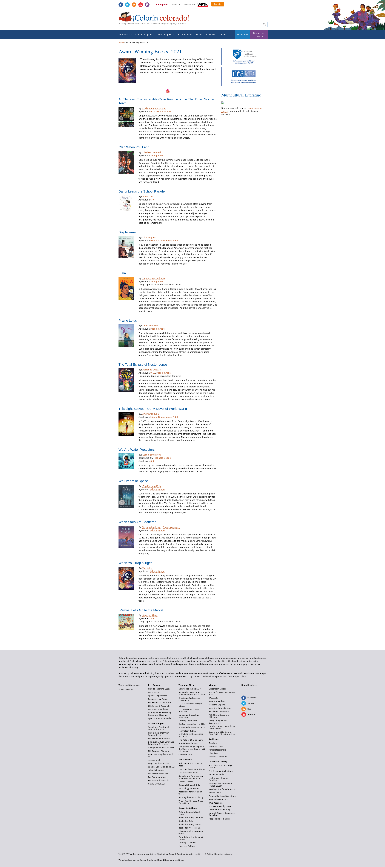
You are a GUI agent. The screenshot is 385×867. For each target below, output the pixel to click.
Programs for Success (158, 763)
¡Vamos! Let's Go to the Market (141, 610)
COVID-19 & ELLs (156, 784)
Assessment (154, 760)
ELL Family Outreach (158, 774)
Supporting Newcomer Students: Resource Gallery (192, 693)
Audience (242, 34)
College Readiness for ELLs (161, 747)
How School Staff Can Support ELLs (158, 734)
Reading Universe (223, 854)
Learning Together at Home (192, 769)
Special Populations (157, 696)
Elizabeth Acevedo (152, 152)
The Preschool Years (188, 772)
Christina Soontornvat (154, 108)
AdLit (198, 854)
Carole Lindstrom (151, 455)
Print (147, 4)
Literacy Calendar (187, 842)
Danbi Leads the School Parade (142, 191)
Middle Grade (163, 111)
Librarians (213, 753)
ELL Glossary (154, 692)
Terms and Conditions (129, 685)
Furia (122, 273)
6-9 (152, 200)
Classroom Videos (217, 689)
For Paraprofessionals (158, 780)
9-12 (152, 111)
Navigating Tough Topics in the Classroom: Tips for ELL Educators (192, 749)
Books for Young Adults (190, 824)
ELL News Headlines (158, 709)
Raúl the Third (149, 615)
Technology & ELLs (188, 731)
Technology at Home (189, 788)
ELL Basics (125, 34)
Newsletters (189, 4)
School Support (144, 34)
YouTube (140, 4)
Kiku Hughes (149, 237)
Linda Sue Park (150, 325)
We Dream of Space (133, 481)
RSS (134, 4)
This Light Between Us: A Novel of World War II (153, 409)
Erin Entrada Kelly (151, 486)
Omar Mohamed (171, 527)
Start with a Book (165, 854)
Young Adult (156, 155)
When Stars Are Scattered (137, 522)
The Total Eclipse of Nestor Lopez (143, 364)
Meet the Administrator (220, 708)
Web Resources (216, 803)
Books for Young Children (191, 818)
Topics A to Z (215, 793)
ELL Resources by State (159, 702)
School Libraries (156, 770)
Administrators (216, 746)
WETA (203, 5)
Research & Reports (218, 799)
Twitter (127, 4)
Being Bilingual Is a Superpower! (218, 722)
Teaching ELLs (165, 34)
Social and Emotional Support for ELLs (158, 728)
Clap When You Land (134, 147)
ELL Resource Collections (221, 771)
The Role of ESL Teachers (191, 740)
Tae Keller (147, 568)
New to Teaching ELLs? (159, 689)
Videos (223, 34)
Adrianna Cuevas (151, 370)
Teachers (213, 743)
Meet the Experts (217, 705)
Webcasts (213, 698)
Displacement (128, 232)
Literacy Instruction (188, 721)
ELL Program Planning (158, 751)
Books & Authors (205, 34)
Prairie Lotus (128, 320)
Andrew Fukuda (150, 414)
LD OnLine (208, 854)
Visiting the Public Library (191, 797)
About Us (175, 4)
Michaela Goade (162, 458)
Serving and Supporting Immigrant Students (159, 714)
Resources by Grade (158, 699)
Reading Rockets (185, 854)
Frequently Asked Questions (222, 796)
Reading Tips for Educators (222, 789)
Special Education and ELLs (161, 718)
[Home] (155, 19)
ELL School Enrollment (159, 738)
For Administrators (157, 777)
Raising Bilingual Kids (189, 785)
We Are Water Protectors (137, 449)
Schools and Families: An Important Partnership (191, 777)
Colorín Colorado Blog (219, 810)
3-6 (152, 618)
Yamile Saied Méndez (153, 278)
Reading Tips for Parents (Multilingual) (220, 785)
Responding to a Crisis (219, 819)
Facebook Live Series (219, 711)
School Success (186, 782)
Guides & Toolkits (217, 774)
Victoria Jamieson (151, 527)
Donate (217, 4)
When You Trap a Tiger (135, 563)
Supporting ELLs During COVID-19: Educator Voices (222, 733)
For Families (185, 34)
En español (162, 4)
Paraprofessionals (217, 750)
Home (121, 43)
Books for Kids (186, 821)
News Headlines (249, 685)
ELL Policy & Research (158, 706)
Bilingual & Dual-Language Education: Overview (161, 743)
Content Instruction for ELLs (192, 724)
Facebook (121, 4)
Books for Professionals (190, 828)
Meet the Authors (187, 846)
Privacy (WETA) (126, 689)
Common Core (185, 755)
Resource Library (258, 34)
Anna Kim (147, 196)
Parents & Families (218, 756)
